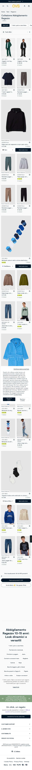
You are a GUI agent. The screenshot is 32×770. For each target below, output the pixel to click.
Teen (7, 11)
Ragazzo (13, 11)
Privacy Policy (18, 761)
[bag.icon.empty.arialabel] (29, 6)
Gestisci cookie (20, 758)
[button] (31, 539)
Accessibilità (11, 758)
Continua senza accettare (21, 369)
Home (3, 11)
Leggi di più (16, 687)
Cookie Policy (8, 761)
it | (17, 751)
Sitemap (26, 761)
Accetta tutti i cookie (9, 399)
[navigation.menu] (3, 6)
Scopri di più (23, 700)
